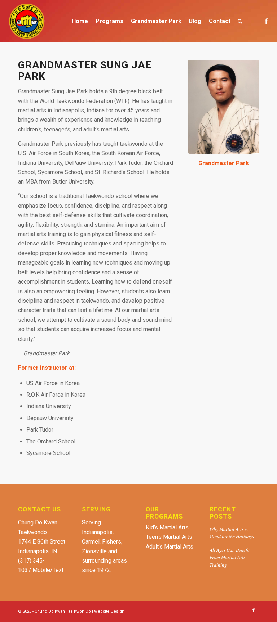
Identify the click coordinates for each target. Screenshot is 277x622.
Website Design (109, 611)
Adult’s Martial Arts (169, 546)
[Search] (240, 21)
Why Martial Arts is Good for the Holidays (232, 533)
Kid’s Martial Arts (167, 527)
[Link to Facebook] (266, 20)
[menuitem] (80, 21)
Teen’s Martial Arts (169, 536)
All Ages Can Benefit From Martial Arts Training (230, 557)
